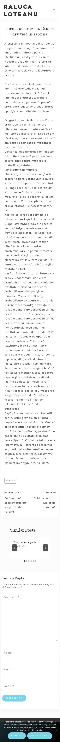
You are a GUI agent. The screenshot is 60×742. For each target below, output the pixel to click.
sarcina (10, 480)
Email (9, 669)
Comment (11, 597)
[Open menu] (54, 9)
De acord (16, 736)
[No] (56, 730)
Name (9, 652)
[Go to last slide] (14, 547)
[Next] (45, 547)
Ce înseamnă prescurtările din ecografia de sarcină (15, 502)
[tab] (24, 561)
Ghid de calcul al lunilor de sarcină (45, 500)
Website (9, 686)
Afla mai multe (40, 736)
